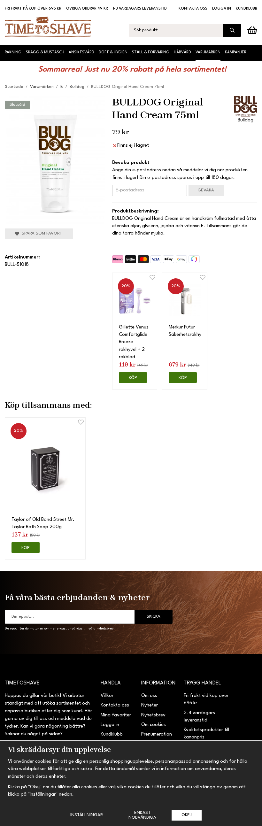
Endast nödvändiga (142, 815)
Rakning (13, 52)
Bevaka (206, 190)
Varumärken (208, 52)
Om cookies (153, 724)
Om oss (149, 695)
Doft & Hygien (113, 52)
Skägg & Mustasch (45, 52)
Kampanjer (235, 52)
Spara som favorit (41, 233)
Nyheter (149, 705)
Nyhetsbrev (153, 715)
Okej (186, 815)
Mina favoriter (116, 715)
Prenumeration (156, 734)
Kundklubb (246, 9)
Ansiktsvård (81, 52)
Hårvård (182, 52)
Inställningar (86, 815)
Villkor (107, 695)
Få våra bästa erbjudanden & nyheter (77, 597)
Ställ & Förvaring (150, 52)
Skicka (153, 616)
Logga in (221, 9)
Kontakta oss (193, 9)
